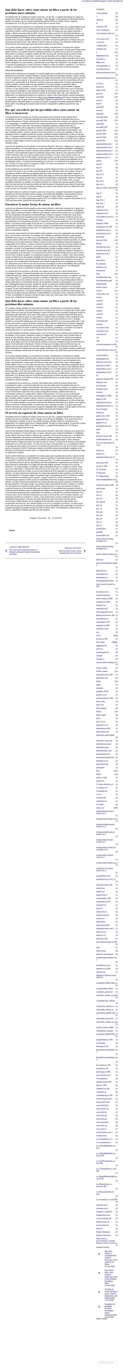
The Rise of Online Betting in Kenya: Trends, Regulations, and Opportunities (111, 1293)
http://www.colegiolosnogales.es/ (50, 97)
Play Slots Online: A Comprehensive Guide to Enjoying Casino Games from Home (111, 1257)
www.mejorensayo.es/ (18, 35)
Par (49, 518)
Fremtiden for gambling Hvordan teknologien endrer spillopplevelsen (111, 1309)
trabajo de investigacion (14, 70)
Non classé (42, 518)
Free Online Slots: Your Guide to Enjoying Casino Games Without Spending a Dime (111, 1276)
